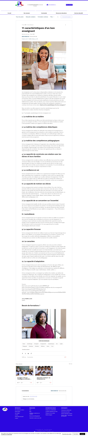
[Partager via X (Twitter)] (25, 353)
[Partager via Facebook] (22, 353)
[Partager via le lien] (31, 353)
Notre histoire (17, 411)
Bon (57, 343)
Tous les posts (19, 17)
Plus (51, 17)
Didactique (31, 346)
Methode (42, 346)
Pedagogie (25, 346)
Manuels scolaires (30, 17)
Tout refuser (75, 434)
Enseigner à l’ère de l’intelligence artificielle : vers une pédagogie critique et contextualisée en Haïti (24, 378)
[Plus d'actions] (65, 25)
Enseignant (36, 343)
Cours (52, 346)
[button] (57, 16)
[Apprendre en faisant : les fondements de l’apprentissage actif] (44, 371)
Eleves (24, 343)
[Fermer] (86, 434)
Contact (16, 418)
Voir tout (70, 363)
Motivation (37, 346)
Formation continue (43, 17)
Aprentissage (29, 343)
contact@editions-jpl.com (40, 431)
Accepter (82, 434)
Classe (48, 346)
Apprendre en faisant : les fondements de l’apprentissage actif (43, 378)
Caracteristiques (51, 343)
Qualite (61, 343)
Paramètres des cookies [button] (66, 434)
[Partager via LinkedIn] (28, 353)
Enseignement (43, 343)
